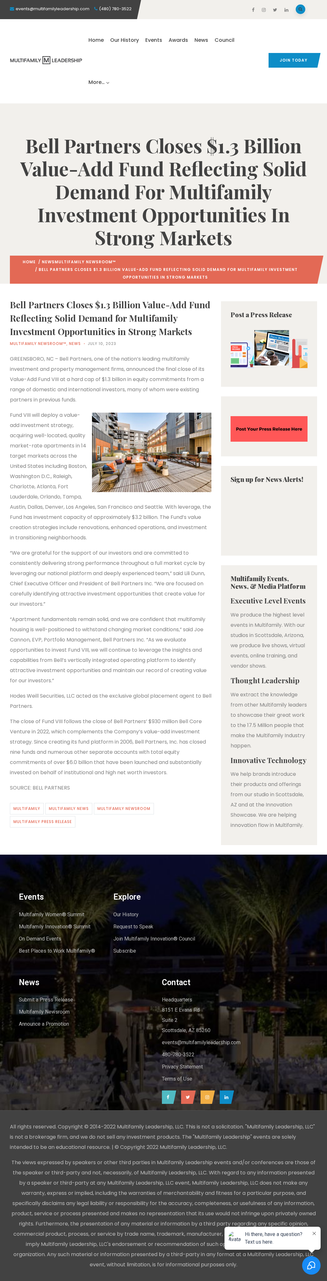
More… (96, 82)
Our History (124, 40)
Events (153, 40)
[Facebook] (167, 1097)
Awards (178, 40)
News (201, 40)
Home (96, 40)
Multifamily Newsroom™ (85, 262)
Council (224, 40)
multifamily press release (42, 821)
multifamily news (69, 808)
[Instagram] (206, 1097)
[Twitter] (187, 1097)
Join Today (294, 60)
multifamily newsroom (123, 808)
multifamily (26, 808)
